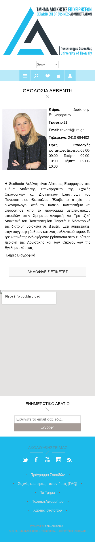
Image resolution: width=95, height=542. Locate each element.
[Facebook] (36, 460)
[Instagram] (58, 460)
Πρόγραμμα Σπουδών (47, 475)
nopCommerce (54, 526)
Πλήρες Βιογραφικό (20, 255)
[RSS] (69, 460)
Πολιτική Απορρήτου (48, 501)
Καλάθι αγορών (58, 75)
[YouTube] (47, 460)
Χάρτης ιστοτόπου (47, 510)
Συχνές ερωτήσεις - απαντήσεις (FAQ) (47, 484)
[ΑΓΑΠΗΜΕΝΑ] (47, 75)
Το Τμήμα (47, 492)
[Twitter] (25, 460)
